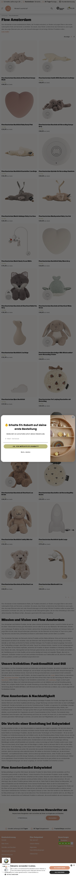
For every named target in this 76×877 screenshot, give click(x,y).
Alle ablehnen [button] (59, 872)
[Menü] (9, 859)
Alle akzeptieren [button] (59, 868)
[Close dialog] (73, 417)
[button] (26, 874)
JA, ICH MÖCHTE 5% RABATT (26, 446)
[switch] (6, 870)
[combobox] (71, 865)
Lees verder (42, 872)
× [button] (74, 865)
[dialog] (38, 870)
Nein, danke (25, 452)
